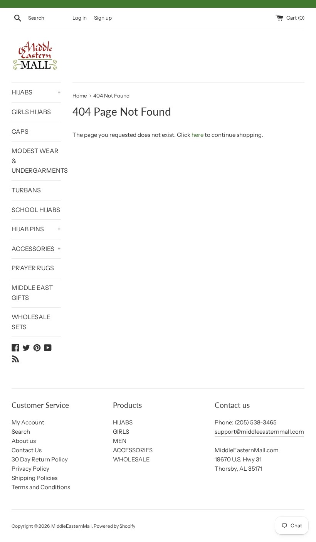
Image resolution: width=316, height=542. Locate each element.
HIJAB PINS (36, 229)
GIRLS (121, 431)
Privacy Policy (30, 468)
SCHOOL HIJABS (36, 210)
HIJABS (36, 92)
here (197, 134)
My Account (28, 422)
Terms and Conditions (41, 487)
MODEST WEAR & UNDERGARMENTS (36, 160)
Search (21, 431)
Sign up (103, 18)
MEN (119, 440)
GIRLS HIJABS (31, 112)
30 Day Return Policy (40, 459)
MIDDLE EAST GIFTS (32, 292)
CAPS (20, 131)
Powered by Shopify (114, 526)
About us (24, 440)
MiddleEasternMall (71, 526)
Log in (79, 18)
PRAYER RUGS (33, 268)
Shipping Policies (34, 477)
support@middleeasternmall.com (259, 431)
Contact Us (27, 450)
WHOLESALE (131, 459)
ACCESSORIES (36, 248)
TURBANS (26, 190)
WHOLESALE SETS (31, 322)
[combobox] (48, 18)
